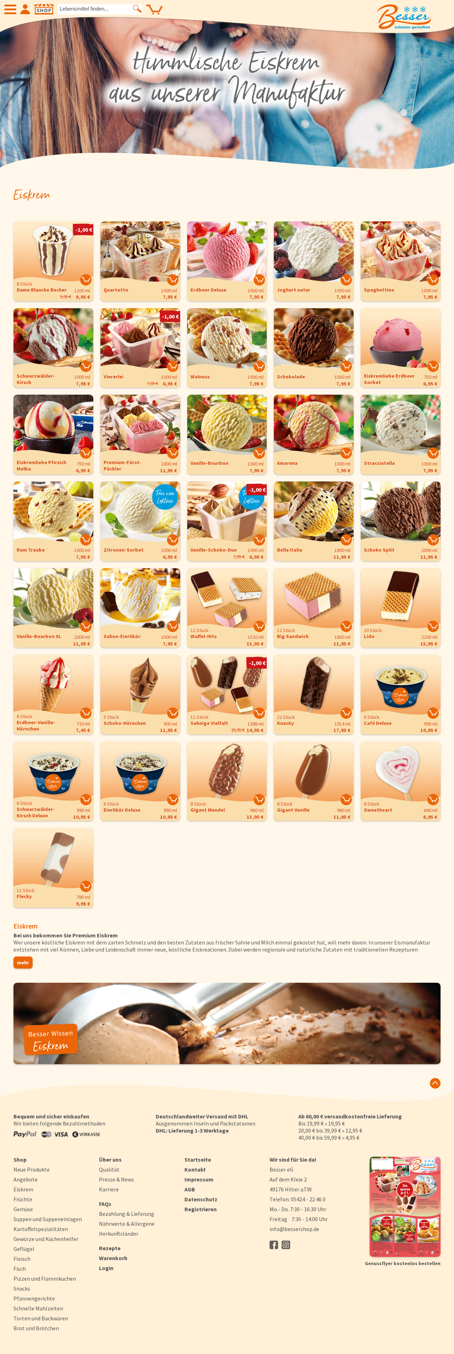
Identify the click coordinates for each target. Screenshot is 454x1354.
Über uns (110, 1159)
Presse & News (116, 1179)
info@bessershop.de (294, 1228)
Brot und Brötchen (36, 1328)
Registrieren (200, 1209)
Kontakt (195, 1169)
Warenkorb (113, 1258)
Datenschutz (200, 1199)
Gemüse (23, 1209)
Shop (20, 1159)
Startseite (197, 1159)
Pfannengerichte (34, 1298)
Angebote (25, 1179)
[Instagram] (286, 1245)
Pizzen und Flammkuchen (44, 1278)
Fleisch (22, 1258)
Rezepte (110, 1248)
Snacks (21, 1288)
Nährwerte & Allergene (127, 1223)
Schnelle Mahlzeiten (38, 1308)
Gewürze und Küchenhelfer (45, 1238)
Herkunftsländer (118, 1233)
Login (106, 1267)
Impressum (199, 1179)
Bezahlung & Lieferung (126, 1213)
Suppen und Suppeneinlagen (47, 1219)
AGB (189, 1189)
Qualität (109, 1169)
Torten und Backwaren (40, 1318)
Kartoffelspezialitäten (40, 1228)
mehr (23, 962)
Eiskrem (23, 1189)
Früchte (22, 1199)
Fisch (19, 1268)
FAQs (105, 1203)
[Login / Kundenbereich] (25, 9)
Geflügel (23, 1248)
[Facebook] (274, 1245)
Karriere (109, 1189)
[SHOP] (44, 9)
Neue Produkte (31, 1169)
